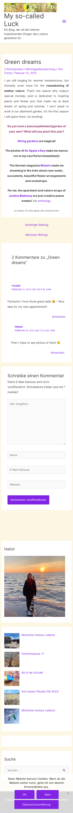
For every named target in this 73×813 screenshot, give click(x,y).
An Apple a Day (35, 150)
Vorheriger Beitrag (36, 224)
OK (24, 794)
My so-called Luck (24, 20)
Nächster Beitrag (36, 234)
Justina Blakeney (20, 195)
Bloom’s (46, 165)
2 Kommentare (13, 69)
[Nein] (68, 793)
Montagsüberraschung (40, 69)
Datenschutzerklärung (36, 804)
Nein (47, 794)
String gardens (28, 141)
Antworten (58, 316)
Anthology (44, 200)
